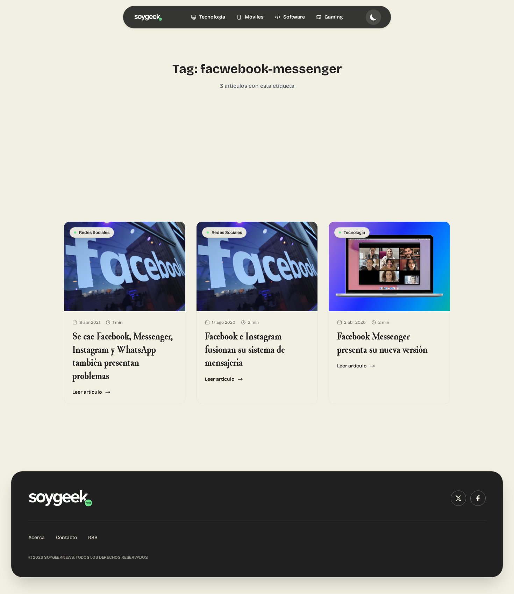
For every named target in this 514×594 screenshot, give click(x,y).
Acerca (36, 538)
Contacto (66, 538)
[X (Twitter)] (458, 498)
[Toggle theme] (373, 17)
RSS (93, 538)
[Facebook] (478, 498)
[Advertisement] (257, 156)
